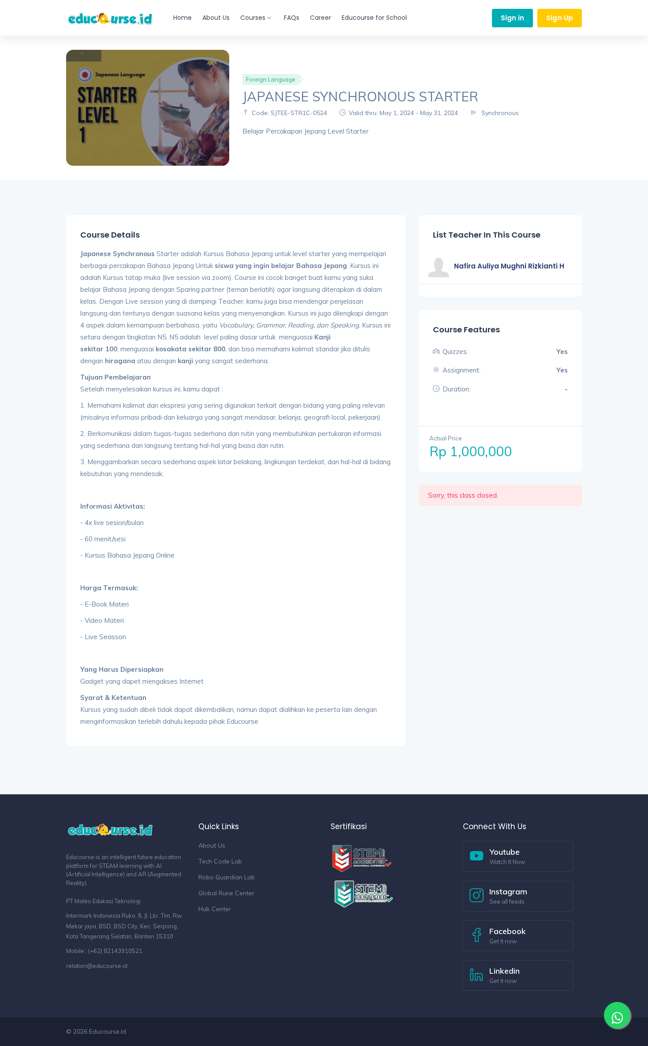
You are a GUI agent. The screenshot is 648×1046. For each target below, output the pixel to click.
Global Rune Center (226, 893)
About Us (216, 17)
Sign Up (559, 17)
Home (182, 17)
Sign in (513, 17)
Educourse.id (107, 1031)
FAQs (291, 17)
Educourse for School (374, 17)
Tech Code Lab (220, 861)
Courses (252, 17)
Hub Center (214, 909)
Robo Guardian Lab (226, 877)
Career (320, 17)
